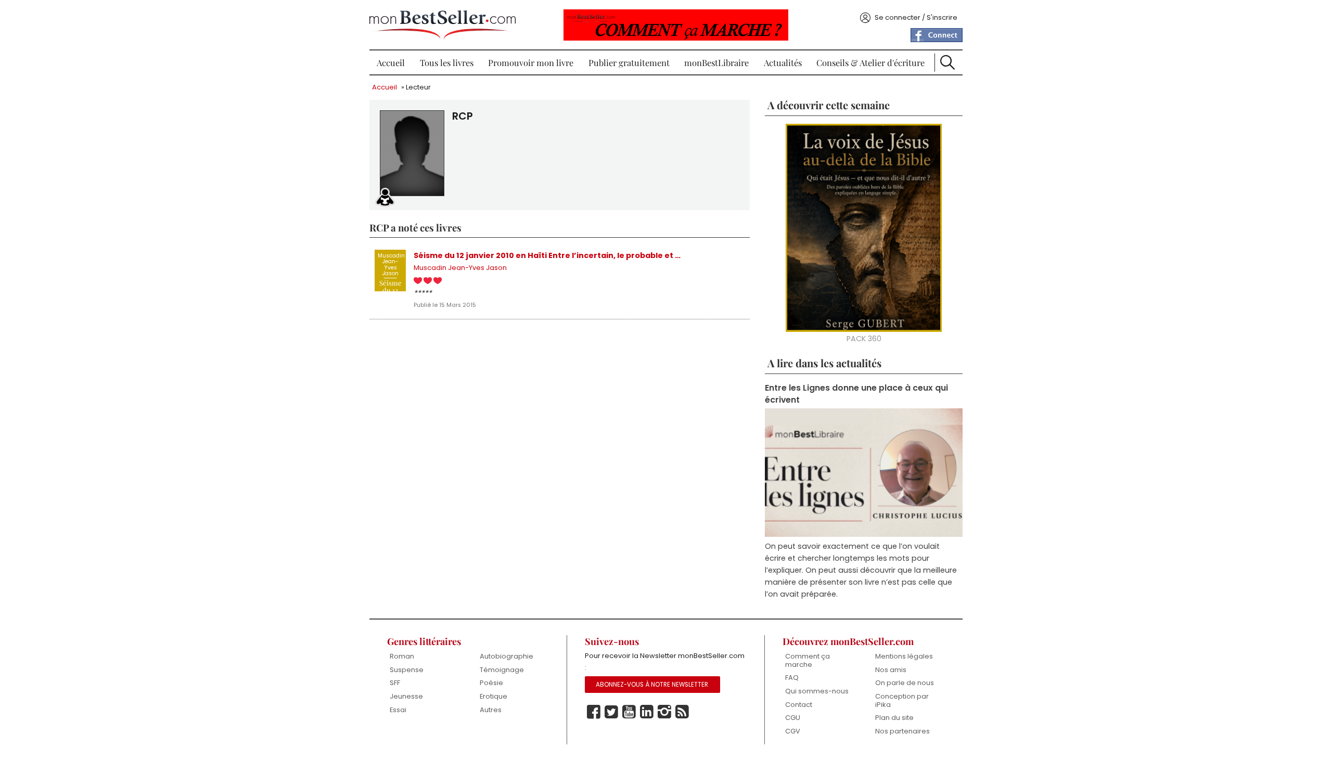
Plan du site (894, 718)
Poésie (491, 683)
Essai (398, 710)
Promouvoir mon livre (530, 62)
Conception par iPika (902, 700)
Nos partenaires (902, 731)
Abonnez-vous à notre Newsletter (652, 684)
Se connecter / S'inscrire (916, 17)
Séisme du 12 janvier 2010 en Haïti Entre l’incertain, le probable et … (547, 255)
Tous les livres (446, 62)
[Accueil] (442, 24)
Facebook (593, 712)
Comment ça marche (807, 660)
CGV (792, 731)
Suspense (407, 670)
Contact (798, 705)
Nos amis (890, 670)
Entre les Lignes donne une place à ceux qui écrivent (856, 394)
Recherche (947, 62)
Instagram (664, 712)
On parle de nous (904, 683)
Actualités (783, 62)
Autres (491, 710)
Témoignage (502, 670)
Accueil (391, 62)
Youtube (629, 712)
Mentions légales (904, 656)
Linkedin (647, 712)
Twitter (611, 712)
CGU (792, 718)
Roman (402, 656)
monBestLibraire (716, 62)
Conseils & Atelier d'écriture (870, 62)
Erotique (493, 696)
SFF (395, 683)
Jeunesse (406, 696)
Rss (682, 712)
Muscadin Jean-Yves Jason (460, 268)
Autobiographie (506, 656)
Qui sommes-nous (817, 691)
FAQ (792, 677)
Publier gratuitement (629, 62)
